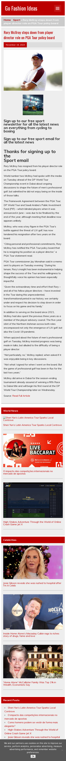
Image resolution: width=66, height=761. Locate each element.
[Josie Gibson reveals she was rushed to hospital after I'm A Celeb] (33, 578)
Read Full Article (21, 395)
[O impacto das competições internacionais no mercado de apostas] (33, 466)
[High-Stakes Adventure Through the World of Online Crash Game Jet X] (33, 516)
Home (7, 19)
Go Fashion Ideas (21, 8)
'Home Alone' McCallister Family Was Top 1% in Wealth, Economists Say (29, 683)
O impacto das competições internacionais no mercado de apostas (28, 472)
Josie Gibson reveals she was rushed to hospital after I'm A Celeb (32, 584)
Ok (33, 756)
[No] (62, 750)
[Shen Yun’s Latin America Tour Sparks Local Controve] (33, 420)
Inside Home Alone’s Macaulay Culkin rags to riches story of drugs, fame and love (31, 634)
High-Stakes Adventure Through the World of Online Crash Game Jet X (32, 523)
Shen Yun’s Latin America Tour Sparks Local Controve (32, 424)
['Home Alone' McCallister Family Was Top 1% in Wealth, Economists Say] (33, 677)
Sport (16, 19)
